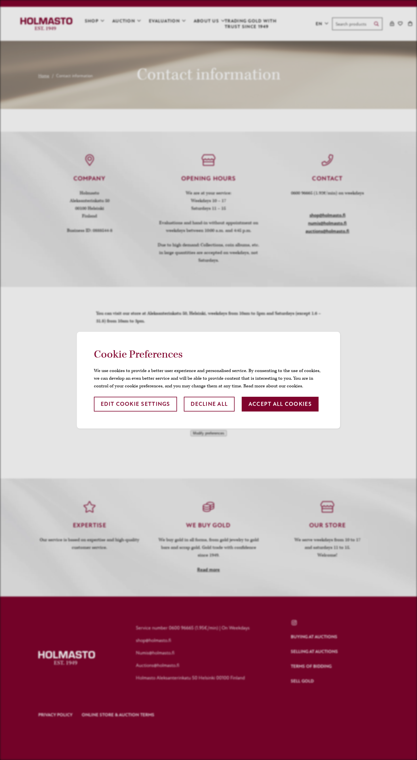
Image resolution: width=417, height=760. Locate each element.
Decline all (209, 404)
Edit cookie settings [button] (135, 404)
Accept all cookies (280, 404)
